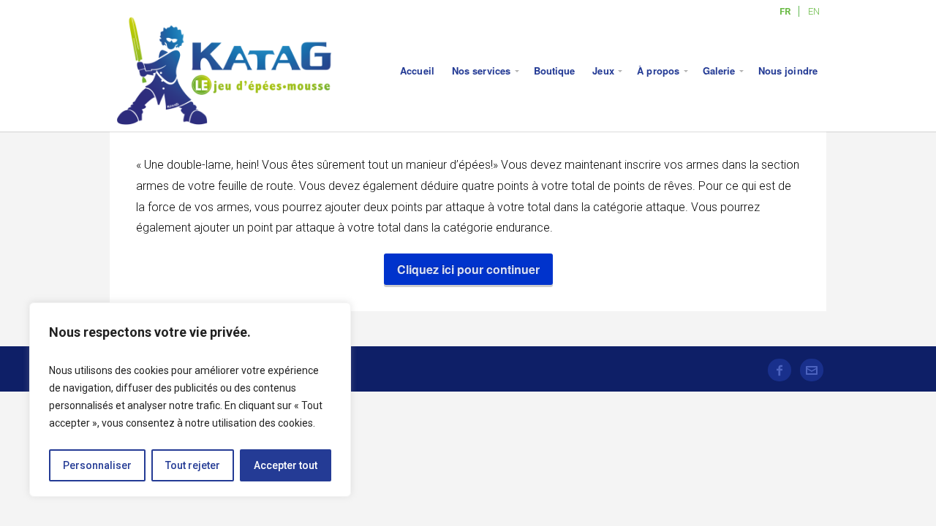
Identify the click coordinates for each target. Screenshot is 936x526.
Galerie (719, 70)
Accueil (417, 70)
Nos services (481, 70)
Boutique (554, 70)
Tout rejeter (192, 465)
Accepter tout (285, 465)
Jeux (603, 70)
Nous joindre (788, 70)
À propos (658, 70)
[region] (190, 399)
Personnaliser (97, 465)
